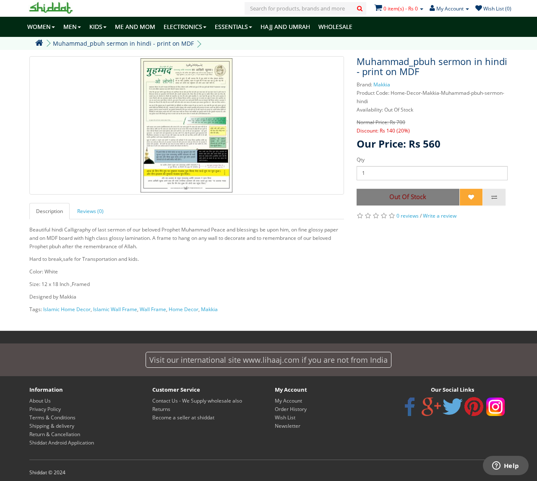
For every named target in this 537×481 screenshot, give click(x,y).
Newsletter (287, 425)
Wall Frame (153, 309)
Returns (161, 409)
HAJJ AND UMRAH (285, 27)
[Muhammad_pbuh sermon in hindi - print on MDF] (186, 125)
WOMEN (39, 27)
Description (49, 211)
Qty (361, 159)
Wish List (285, 417)
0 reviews (407, 215)
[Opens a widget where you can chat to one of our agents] (505, 466)
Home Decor (183, 309)
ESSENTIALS (231, 27)
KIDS (95, 27)
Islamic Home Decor (67, 309)
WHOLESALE (335, 27)
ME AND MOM (135, 27)
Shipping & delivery (51, 425)
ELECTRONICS (183, 27)
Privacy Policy (45, 409)
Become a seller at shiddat (183, 417)
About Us (40, 400)
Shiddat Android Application (61, 442)
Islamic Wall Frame (115, 309)
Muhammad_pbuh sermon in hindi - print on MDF (123, 43)
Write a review (439, 215)
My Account (288, 400)
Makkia (381, 84)
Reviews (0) (90, 211)
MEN (70, 27)
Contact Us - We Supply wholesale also (197, 400)
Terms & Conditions (52, 417)
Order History (291, 409)
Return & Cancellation (54, 434)
